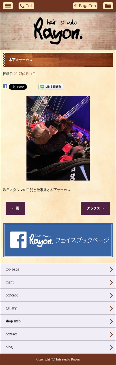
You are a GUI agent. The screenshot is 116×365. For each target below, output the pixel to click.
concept (12, 295)
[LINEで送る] (50, 87)
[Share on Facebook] (5, 87)
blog (9, 347)
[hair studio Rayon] (58, 31)
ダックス (95, 208)
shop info (13, 321)
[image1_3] (58, 178)
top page (12, 269)
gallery (11, 308)
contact (11, 334)
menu (10, 282)
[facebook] (57, 255)
